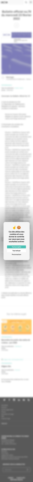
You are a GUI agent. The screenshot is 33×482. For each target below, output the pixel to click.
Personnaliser (16, 254)
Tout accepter (16, 247)
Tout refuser (16, 251)
